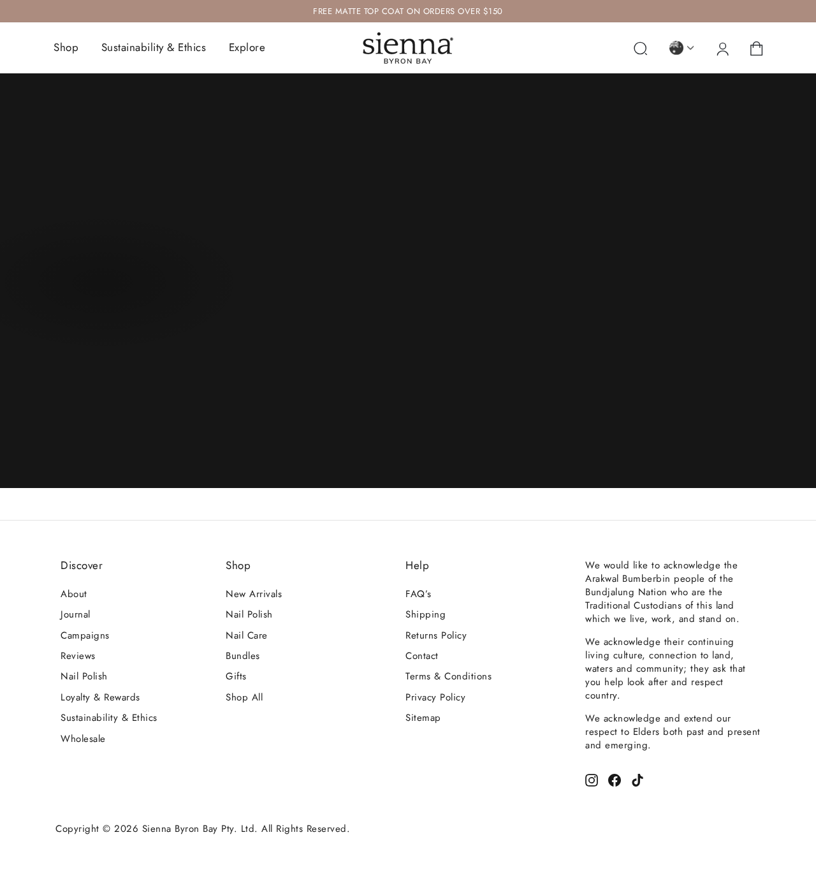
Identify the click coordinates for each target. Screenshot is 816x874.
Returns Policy (436, 635)
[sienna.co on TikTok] (637, 778)
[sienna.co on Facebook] (614, 778)
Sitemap (423, 718)
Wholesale (83, 739)
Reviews (78, 656)
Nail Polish (84, 676)
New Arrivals (254, 594)
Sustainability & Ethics (154, 47)
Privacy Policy (435, 697)
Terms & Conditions (448, 676)
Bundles (243, 656)
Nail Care (247, 635)
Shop (66, 47)
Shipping (425, 614)
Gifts (236, 676)
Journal (76, 614)
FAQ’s (418, 594)
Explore (247, 47)
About (74, 594)
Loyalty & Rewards (100, 697)
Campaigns (85, 635)
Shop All (244, 697)
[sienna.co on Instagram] (591, 778)
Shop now (100, 286)
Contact (422, 656)
